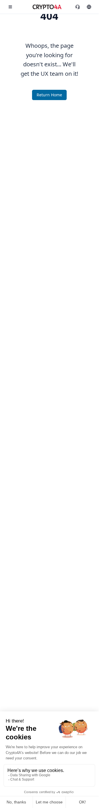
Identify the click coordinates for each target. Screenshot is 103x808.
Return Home (49, 94)
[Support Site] (89, 7)
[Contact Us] (77, 7)
